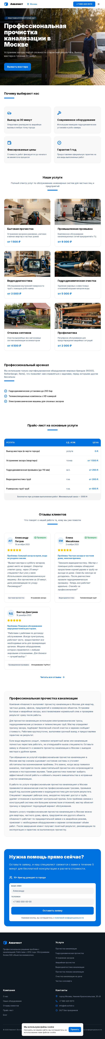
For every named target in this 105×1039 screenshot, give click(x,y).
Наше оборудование (12, 1001)
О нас (5, 996)
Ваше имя (16, 886)
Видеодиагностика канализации (70, 967)
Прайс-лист (8, 1010)
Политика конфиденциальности (90, 1030)
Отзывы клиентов (11, 1006)
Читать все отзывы (50, 677)
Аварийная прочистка (65, 962)
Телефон (15, 897)
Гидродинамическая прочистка (70, 953)
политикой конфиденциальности (69, 918)
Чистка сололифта (64, 981)
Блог (5, 1015)
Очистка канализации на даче (69, 976)
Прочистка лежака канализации (70, 972)
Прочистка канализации (66, 949)
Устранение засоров (65, 958)
